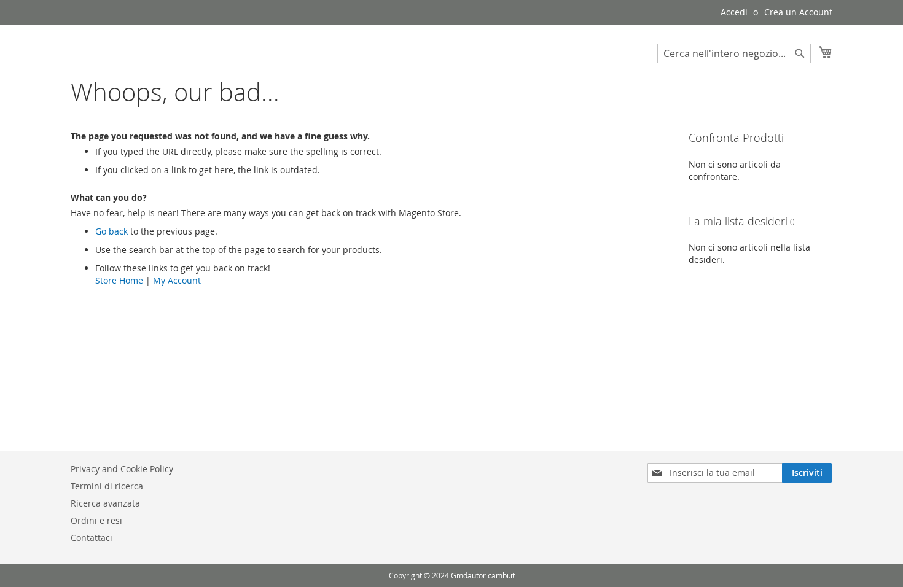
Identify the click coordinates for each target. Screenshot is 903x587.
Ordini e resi (96, 520)
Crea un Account (798, 12)
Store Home (119, 280)
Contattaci (91, 537)
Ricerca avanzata (105, 503)
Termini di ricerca (107, 486)
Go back (111, 231)
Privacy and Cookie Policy (122, 469)
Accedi (734, 12)
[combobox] (734, 53)
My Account (177, 280)
